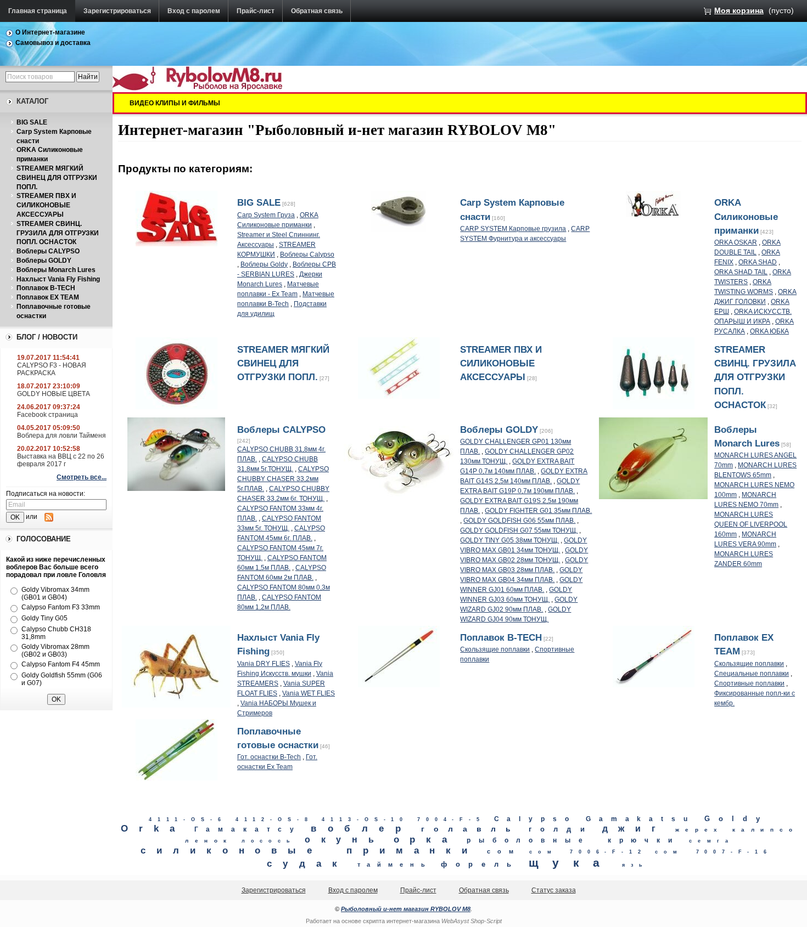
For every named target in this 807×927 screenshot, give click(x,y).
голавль (470, 828)
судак (308, 863)
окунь (345, 839)
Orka (153, 828)
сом (503, 851)
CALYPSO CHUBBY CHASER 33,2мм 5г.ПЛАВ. (283, 479)
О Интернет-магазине (50, 32)
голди (561, 829)
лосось (269, 841)
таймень (394, 864)
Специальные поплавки (751, 673)
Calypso (535, 819)
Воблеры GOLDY (43, 260)
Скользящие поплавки (495, 649)
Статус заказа (553, 890)
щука (571, 862)
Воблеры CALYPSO (48, 251)
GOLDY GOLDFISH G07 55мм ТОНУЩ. (519, 530)
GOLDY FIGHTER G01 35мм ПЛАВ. (538, 511)
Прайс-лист (255, 11)
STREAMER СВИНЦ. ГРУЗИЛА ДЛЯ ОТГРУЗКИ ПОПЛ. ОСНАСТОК (57, 233)
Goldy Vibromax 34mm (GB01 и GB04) (55, 593)
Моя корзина (739, 10)
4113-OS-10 (365, 819)
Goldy (736, 819)
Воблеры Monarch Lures (56, 270)
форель (480, 864)
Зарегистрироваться (117, 11)
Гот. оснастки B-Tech (269, 757)
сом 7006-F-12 (587, 852)
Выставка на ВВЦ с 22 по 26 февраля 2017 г (60, 460)
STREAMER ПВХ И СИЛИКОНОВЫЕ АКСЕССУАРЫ (46, 205)
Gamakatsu (641, 819)
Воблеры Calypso (307, 254)
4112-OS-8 (274, 819)
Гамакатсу (248, 829)
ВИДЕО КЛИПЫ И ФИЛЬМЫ (175, 103)
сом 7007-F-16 (713, 852)
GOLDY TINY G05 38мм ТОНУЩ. (509, 540)
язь (635, 865)
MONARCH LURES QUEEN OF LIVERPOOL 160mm (750, 524)
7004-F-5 (451, 819)
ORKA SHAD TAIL (740, 272)
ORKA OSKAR (735, 242)
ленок (208, 841)
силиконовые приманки (309, 850)
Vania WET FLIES (308, 693)
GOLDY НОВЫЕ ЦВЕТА (53, 394)
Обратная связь (317, 11)
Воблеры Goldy (264, 264)
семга (712, 841)
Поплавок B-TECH (45, 288)
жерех (699, 830)
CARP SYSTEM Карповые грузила (513, 229)
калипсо (765, 830)
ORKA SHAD (757, 262)
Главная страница (37, 11)
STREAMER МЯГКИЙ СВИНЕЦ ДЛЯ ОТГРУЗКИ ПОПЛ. (56, 178)
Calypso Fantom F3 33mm (60, 607)
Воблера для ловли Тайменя (61, 435)
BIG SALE (31, 122)
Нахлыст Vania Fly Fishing (58, 279)
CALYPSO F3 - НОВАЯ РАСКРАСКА (51, 369)
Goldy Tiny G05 (44, 618)
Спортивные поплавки (749, 683)
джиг (634, 828)
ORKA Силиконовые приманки (746, 216)
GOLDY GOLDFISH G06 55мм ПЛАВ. (519, 520)
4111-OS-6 (188, 819)
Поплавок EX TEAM (47, 297)
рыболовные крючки (573, 840)
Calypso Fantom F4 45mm (60, 664)
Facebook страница (47, 415)
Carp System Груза (266, 215)
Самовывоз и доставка (53, 43)
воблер (361, 828)
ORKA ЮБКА (769, 331)
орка (426, 839)
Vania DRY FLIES (263, 664)
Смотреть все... (82, 477)
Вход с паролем (193, 11)
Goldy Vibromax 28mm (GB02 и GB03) (55, 650)
